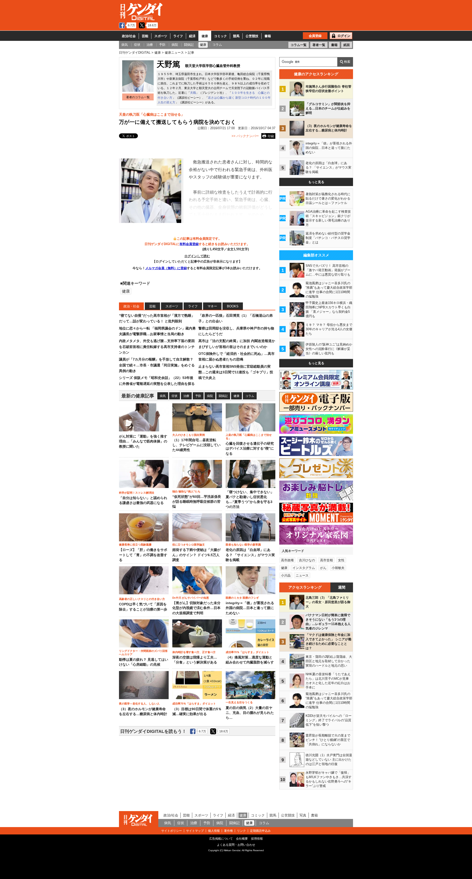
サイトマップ (195, 830)
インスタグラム (304, 568)
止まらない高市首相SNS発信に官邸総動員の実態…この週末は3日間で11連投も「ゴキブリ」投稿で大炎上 (235, 372)
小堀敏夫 (338, 568)
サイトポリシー (171, 830)
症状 (174, 396)
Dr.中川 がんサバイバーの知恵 (190, 597)
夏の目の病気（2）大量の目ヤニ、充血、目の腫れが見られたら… (250, 713)
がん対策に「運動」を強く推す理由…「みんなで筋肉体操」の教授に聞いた (143, 441)
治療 (186, 396)
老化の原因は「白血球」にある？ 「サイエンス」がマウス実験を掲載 (250, 555)
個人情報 (214, 830)
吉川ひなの (307, 560)
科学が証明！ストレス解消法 (136, 492)
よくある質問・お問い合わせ (236, 845)
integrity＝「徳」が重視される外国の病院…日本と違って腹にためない (250, 608)
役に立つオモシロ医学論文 (188, 544)
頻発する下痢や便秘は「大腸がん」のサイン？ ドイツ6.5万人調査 (196, 555)
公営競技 (252, 36)
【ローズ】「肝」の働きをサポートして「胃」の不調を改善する (143, 555)
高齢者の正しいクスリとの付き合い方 (142, 598)
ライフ (178, 36)
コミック (220, 36)
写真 (302, 815)
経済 (192, 36)
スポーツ (160, 36)
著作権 (228, 830)
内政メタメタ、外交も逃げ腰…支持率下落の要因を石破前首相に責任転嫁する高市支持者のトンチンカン (157, 346)
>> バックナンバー (245, 136)
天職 (193, 92)
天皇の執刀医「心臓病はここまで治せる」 (151, 114)
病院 (210, 396)
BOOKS (232, 306)
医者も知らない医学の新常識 (243, 544)
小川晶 (286, 575)
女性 (341, 560)
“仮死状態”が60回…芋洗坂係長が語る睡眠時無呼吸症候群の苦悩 (196, 502)
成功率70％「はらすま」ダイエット (247, 652)
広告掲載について (221, 838)
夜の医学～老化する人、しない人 (139, 703)
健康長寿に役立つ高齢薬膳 (135, 544)
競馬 (236, 36)
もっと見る (316, 182)
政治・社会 (131, 306)
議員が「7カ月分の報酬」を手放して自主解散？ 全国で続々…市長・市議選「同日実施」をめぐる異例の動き (157, 365)
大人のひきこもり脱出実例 (188, 434)
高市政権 (287, 560)
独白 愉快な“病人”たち (186, 491)
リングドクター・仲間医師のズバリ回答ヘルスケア (143, 652)
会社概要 (242, 838)
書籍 (268, 36)
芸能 (145, 36)
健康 (205, 36)
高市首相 (326, 560)
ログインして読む (197, 256)
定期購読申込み (260, 830)
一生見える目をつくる (239, 702)
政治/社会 (129, 36)
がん (323, 568)
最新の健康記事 (137, 395)
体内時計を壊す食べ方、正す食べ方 (194, 652)
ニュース (302, 575)
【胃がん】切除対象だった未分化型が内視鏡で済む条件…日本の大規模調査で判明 (196, 608)
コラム (249, 396)
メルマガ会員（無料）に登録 (166, 268)
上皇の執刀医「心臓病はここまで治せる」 (249, 436)
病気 (163, 396)
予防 (198, 396)
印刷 (271, 136)
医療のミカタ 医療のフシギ (242, 597)
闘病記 (223, 396)
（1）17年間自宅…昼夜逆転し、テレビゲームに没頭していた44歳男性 (196, 445)
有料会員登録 (189, 244)
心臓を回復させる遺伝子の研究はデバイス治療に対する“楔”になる (250, 448)
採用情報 (257, 838)
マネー (212, 306)
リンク (241, 830)
